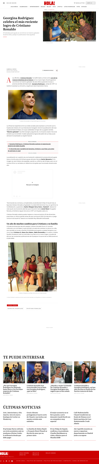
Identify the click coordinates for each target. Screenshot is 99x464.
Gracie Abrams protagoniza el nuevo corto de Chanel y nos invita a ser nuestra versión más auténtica (37, 416)
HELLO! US (36, 454)
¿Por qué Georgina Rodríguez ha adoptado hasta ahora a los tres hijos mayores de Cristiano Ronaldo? (13, 389)
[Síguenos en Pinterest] (9, 461)
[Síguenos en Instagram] (6, 461)
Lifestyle (59, 6)
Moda (54, 6)
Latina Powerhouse (69, 6)
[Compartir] (57, 70)
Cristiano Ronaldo (26, 78)
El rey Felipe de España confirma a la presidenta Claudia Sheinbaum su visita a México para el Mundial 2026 (59, 433)
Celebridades (23, 6)
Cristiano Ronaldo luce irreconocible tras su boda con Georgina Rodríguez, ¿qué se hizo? (36, 388)
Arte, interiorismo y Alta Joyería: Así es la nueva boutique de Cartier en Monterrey (12, 415)
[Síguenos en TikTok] (12, 461)
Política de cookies (34, 460)
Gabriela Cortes (11, 69)
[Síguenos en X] (4, 461)
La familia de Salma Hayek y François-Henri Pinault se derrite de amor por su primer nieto (37, 432)
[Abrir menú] (4, 3)
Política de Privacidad (53, 460)
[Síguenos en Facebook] (1, 461)
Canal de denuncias (80, 460)
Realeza (43, 6)
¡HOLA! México (14, 6)
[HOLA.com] (49, 3)
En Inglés (84, 6)
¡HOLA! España (24, 453)
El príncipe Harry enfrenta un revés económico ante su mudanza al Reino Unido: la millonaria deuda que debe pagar (13, 433)
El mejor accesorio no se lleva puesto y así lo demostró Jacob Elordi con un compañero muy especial (60, 416)
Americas (90, 3)
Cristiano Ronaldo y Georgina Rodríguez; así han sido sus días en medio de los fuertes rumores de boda (84, 388)
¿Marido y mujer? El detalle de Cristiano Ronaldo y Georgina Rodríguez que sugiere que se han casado (60, 388)
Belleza (49, 6)
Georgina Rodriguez (15, 308)
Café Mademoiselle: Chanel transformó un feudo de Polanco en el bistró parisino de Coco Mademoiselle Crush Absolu (82, 418)
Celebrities (51, 9)
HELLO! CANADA (51, 453)
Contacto (67, 460)
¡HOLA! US (22, 454)
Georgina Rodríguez (38, 84)
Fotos (78, 6)
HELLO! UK (36, 453)
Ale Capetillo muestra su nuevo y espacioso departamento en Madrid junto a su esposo (83, 432)
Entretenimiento (34, 6)
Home (45, 9)
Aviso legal (20, 460)
